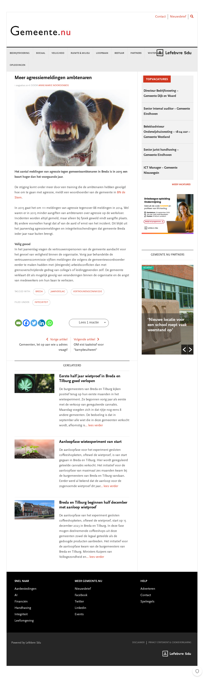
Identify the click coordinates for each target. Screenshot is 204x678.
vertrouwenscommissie (87, 291)
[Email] (18, 322)
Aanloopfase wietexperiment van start (90, 442)
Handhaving (23, 608)
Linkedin (80, 608)
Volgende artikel (84, 339)
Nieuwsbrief (178, 16)
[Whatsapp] (49, 322)
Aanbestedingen (25, 589)
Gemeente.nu (40, 33)
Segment (147, 268)
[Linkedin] (41, 322)
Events (79, 614)
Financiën (21, 601)
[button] (184, 350)
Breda (39, 291)
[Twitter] (33, 322)
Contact (160, 16)
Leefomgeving (24, 620)
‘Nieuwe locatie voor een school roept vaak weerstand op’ (167, 325)
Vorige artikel (59, 339)
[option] (167, 310)
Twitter (79, 601)
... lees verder (94, 425)
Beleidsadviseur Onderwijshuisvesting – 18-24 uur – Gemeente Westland (167, 132)
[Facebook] (26, 322)
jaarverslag (58, 291)
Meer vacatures (181, 184)
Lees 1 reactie (89, 322)
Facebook (81, 595)
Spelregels (147, 601)
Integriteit (41, 302)
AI (16, 595)
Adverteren (147, 589)
